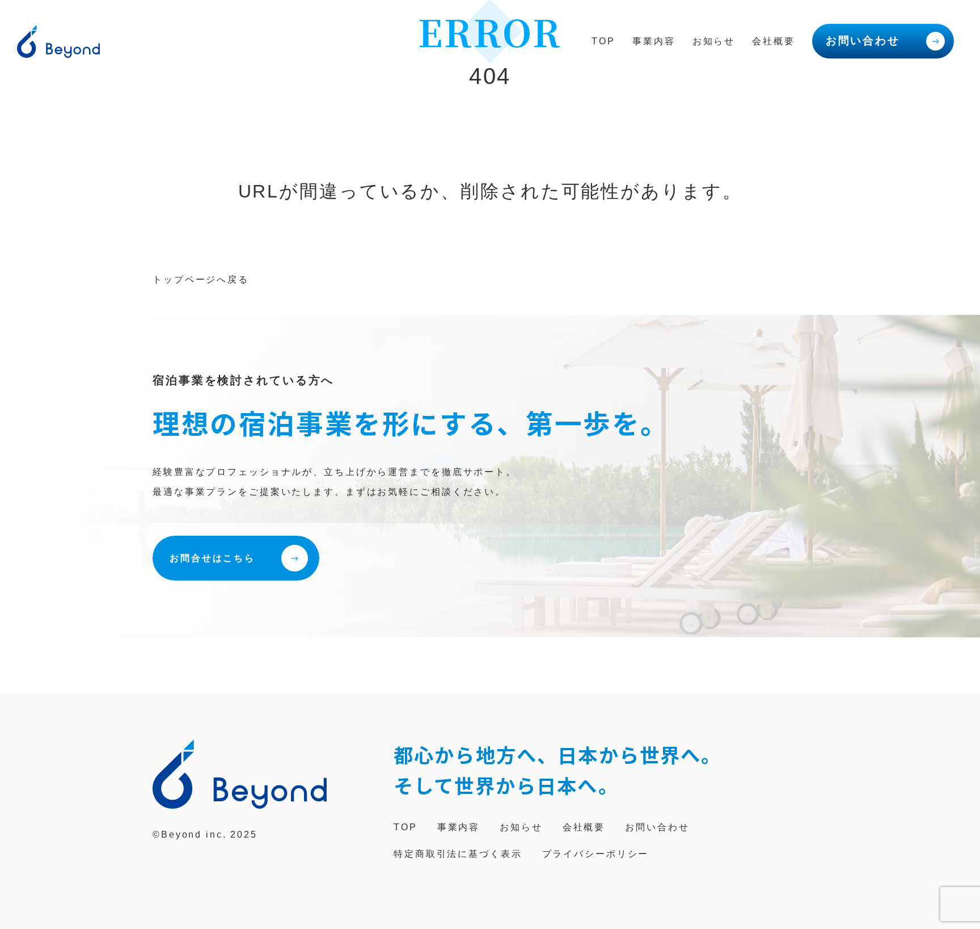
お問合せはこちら (212, 558)
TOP (603, 41)
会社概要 (773, 41)
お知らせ (714, 41)
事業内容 (653, 41)
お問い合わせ (863, 41)
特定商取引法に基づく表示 (458, 854)
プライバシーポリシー (595, 854)
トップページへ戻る (201, 279)
